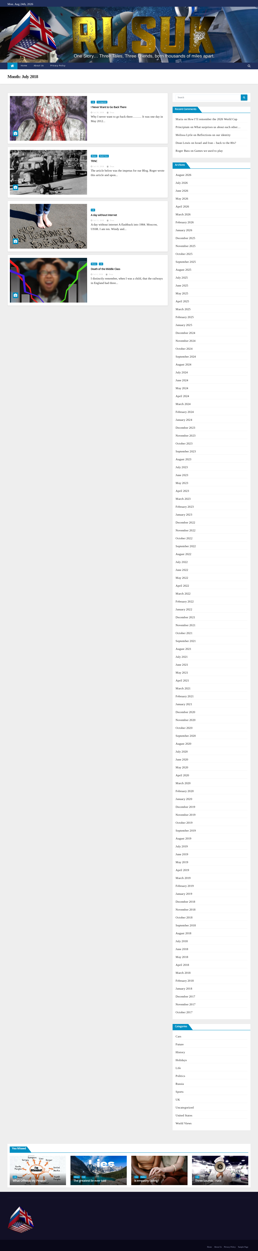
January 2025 (184, 325)
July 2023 (182, 467)
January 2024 (184, 419)
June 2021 (182, 664)
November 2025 (185, 246)
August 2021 (183, 648)
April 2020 (182, 775)
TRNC (94, 161)
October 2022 (184, 538)
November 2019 (185, 814)
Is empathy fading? (146, 1181)
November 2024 (185, 340)
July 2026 (182, 182)
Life (93, 102)
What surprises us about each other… (217, 127)
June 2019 (182, 854)
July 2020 (182, 751)
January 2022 (184, 609)
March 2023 (183, 498)
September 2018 (186, 925)
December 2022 (185, 522)
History (94, 156)
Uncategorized (101, 102)
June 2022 (182, 569)
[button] (249, 66)
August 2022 (183, 554)
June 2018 (182, 949)
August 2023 (183, 459)
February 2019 (185, 885)
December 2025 (185, 238)
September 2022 (186, 546)
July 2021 (182, 656)
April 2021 (182, 680)
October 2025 (184, 253)
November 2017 (185, 1004)
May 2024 (182, 388)
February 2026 (185, 222)
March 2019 (183, 878)
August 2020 (183, 743)
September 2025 (186, 261)
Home (24, 65)
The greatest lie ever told (89, 1181)
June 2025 (182, 285)
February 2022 (185, 601)
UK (178, 1099)
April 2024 (182, 396)
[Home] (12, 66)
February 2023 (185, 506)
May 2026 (182, 198)
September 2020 (186, 735)
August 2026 (183, 174)
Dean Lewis (183, 142)
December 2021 (185, 617)
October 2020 (184, 727)
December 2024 (185, 332)
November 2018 (185, 909)
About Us (39, 65)
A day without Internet (104, 215)
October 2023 (184, 443)
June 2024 (182, 380)
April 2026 (182, 206)
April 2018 (182, 964)
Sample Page (243, 1247)
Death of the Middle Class (105, 269)
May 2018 (182, 957)
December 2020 (185, 712)
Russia (180, 1083)
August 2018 (183, 933)
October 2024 (184, 348)
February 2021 (185, 696)
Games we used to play (208, 150)
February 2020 (185, 791)
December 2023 (185, 427)
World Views (104, 156)
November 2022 (185, 530)
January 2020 (184, 799)
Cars (178, 1036)
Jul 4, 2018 (98, 274)
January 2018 (184, 988)
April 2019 (182, 870)
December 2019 (185, 806)
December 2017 (185, 996)
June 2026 (182, 190)
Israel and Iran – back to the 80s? (215, 142)
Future (180, 1044)
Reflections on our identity (214, 135)
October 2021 (184, 633)
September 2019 (186, 830)
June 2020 (182, 759)
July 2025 (182, 277)
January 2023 (184, 514)
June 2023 (182, 475)
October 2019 (184, 822)
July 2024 (182, 372)
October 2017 (184, 1012)
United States (184, 1115)
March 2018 (183, 972)
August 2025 (183, 269)
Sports (179, 1091)
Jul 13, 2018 (98, 220)
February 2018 (185, 980)
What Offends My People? (29, 1181)
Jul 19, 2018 (98, 166)
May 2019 (182, 862)
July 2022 (182, 562)
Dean (111, 112)
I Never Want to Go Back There (108, 107)
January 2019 (184, 893)
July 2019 (182, 846)
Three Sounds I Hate (208, 1181)
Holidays (181, 1060)
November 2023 (185, 435)
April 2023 (182, 490)
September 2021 (186, 641)
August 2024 (183, 364)
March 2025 (183, 309)
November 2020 (185, 720)
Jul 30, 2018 (98, 112)
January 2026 (184, 230)
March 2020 (183, 783)
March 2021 (183, 688)
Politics (180, 1076)
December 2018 (185, 901)
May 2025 (182, 293)
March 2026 (183, 214)
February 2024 (185, 411)
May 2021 (182, 672)
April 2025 (182, 301)
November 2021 (185, 625)
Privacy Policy (58, 65)
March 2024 (183, 404)
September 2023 (186, 451)
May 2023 (182, 483)
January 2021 (184, 704)
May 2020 (182, 767)
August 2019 (183, 838)
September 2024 (186, 356)
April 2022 (182, 585)
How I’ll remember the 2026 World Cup (212, 119)
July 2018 (182, 941)
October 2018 (184, 917)
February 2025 (185, 317)
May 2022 (182, 577)
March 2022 (183, 593)
